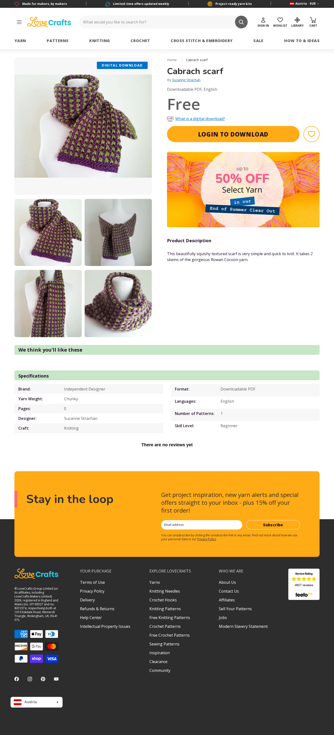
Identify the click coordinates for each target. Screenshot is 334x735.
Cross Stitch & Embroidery (202, 40)
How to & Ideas (302, 40)
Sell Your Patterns (235, 608)
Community (159, 670)
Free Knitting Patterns (169, 617)
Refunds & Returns (97, 608)
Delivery (87, 600)
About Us (227, 582)
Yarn (20, 40)
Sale (258, 40)
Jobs (223, 617)
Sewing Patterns (164, 644)
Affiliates (227, 600)
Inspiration (159, 652)
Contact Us (229, 591)
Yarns (154, 582)
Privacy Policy (206, 539)
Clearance (158, 661)
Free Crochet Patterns (169, 635)
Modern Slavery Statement (243, 626)
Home (172, 59)
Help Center (91, 617)
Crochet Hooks (163, 600)
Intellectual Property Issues (105, 626)
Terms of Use (92, 582)
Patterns (57, 40)
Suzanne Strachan (186, 80)
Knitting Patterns (165, 608)
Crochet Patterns (165, 626)
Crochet (140, 40)
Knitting (99, 40)
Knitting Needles (164, 591)
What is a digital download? (200, 118)
